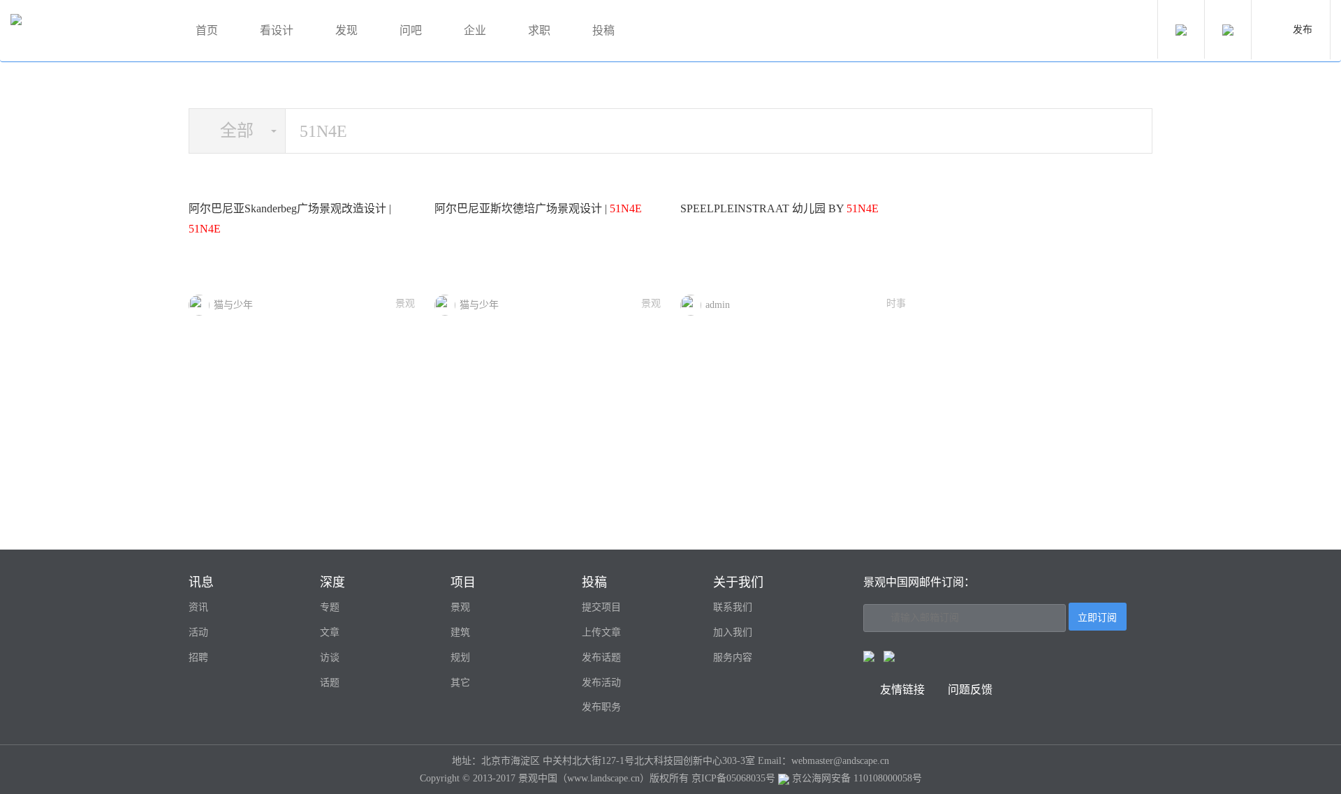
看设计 (276, 30)
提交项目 (601, 607)
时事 (896, 303)
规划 (460, 657)
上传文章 (601, 632)
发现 (346, 30)
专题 (329, 607)
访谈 (329, 657)
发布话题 (601, 657)
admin (717, 305)
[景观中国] (87, 31)
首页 (207, 30)
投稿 (603, 30)
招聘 (198, 657)
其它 (460, 682)
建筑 (460, 632)
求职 (539, 30)
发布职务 (601, 707)
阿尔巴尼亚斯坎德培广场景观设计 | (538, 208)
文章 (329, 632)
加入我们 (732, 632)
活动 (198, 632)
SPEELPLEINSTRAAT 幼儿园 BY (779, 208)
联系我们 (732, 607)
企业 (475, 30)
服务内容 (732, 657)
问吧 (411, 30)
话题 (329, 682)
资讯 (198, 607)
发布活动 (601, 682)
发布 (1302, 29)
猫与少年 (233, 305)
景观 (405, 303)
